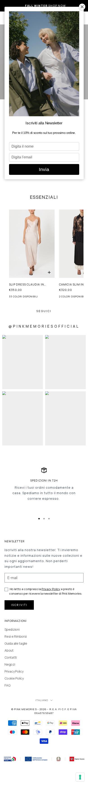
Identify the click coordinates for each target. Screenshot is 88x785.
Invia (44, 169)
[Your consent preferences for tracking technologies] (80, 777)
